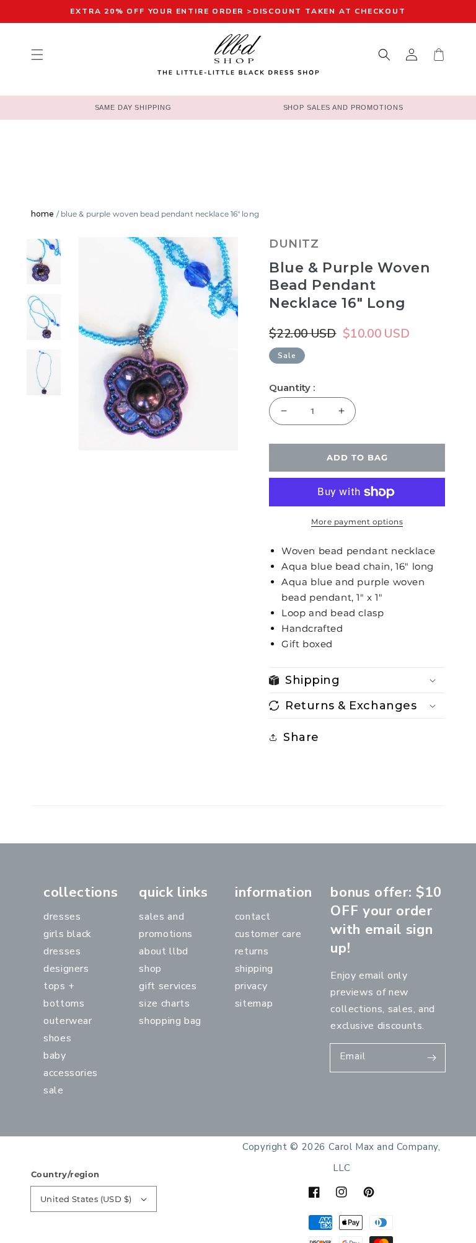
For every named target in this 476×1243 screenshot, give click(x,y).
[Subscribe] (431, 1057)
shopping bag (170, 1021)
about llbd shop (163, 960)
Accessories (70, 1073)
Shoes (57, 1038)
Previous (66, 347)
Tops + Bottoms (63, 994)
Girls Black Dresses (67, 942)
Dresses (62, 916)
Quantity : (292, 387)
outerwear (67, 1021)
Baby (54, 1055)
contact (252, 916)
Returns (251, 951)
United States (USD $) (85, 1199)
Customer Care (268, 934)
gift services (167, 986)
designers (66, 969)
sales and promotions (165, 925)
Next (232, 347)
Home (42, 213)
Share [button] (301, 737)
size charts (164, 1003)
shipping (254, 969)
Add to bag (357, 457)
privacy (251, 986)
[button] (37, 54)
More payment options (357, 521)
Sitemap (254, 1003)
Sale (53, 1090)
